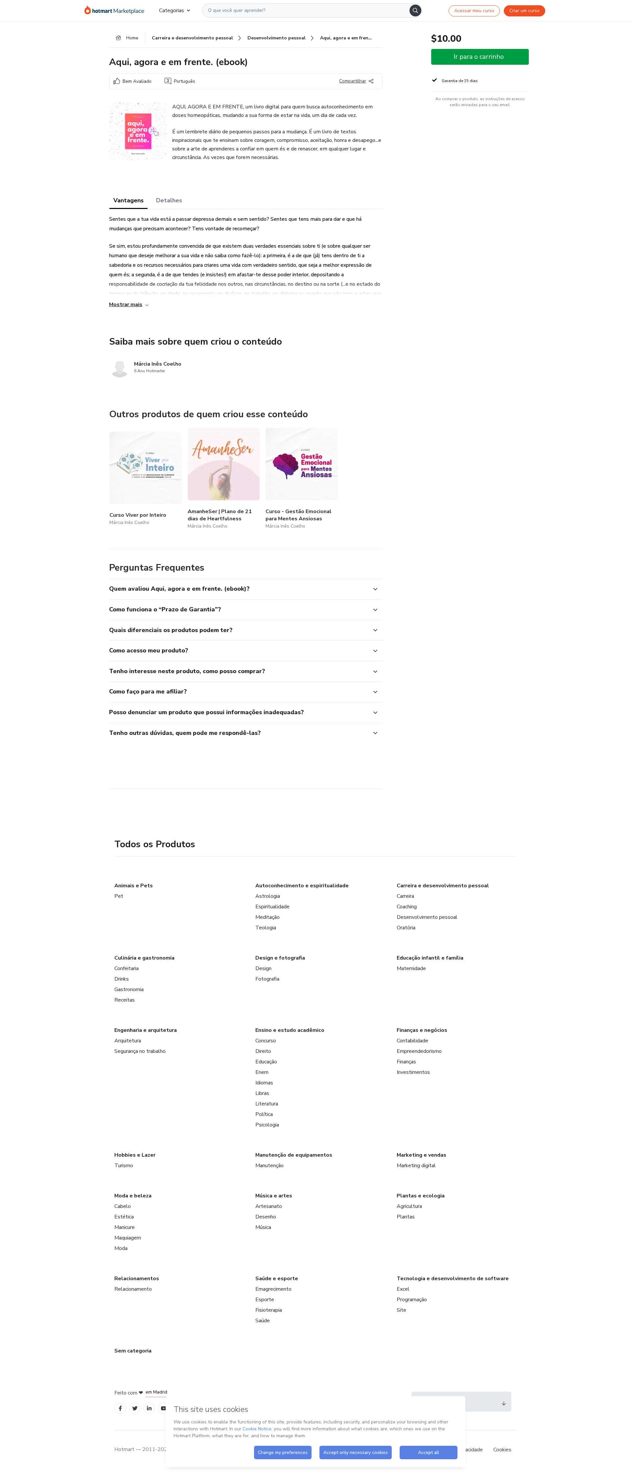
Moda (121, 1248)
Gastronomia (129, 989)
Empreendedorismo (419, 1051)
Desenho (265, 1216)
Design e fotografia (280, 958)
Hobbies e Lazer (134, 1155)
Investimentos (413, 1072)
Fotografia (267, 979)
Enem (262, 1072)
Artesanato (268, 1206)
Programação (412, 1299)
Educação (266, 1061)
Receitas (124, 1000)
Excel (403, 1289)
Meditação (267, 917)
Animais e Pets (133, 885)
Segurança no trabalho (140, 1051)
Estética (124, 1216)
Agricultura (409, 1206)
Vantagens (128, 200)
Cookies (502, 1449)
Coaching (407, 906)
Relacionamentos (136, 1278)
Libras (262, 1093)
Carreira (405, 896)
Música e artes (273, 1195)
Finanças (406, 1061)
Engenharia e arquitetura (145, 1030)
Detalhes (169, 200)
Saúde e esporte (276, 1278)
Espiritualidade (272, 906)
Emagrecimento (273, 1289)
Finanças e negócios (422, 1030)
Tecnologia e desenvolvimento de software (453, 1278)
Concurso (265, 1040)
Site (401, 1310)
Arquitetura (127, 1040)
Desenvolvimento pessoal (427, 917)
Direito (263, 1051)
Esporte (264, 1299)
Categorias (171, 10)
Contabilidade (412, 1040)
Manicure (124, 1227)
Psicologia (267, 1124)
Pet (118, 896)
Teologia (265, 927)
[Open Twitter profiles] (135, 1408)
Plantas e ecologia (421, 1195)
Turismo (123, 1165)
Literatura (266, 1103)
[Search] (415, 10)
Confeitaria (126, 968)
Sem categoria (133, 1350)
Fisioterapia (268, 1310)
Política (264, 1114)
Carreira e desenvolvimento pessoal (443, 885)
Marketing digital (416, 1165)
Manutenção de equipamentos (293, 1155)
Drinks (121, 979)
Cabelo (122, 1206)
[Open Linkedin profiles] (149, 1408)
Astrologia (267, 896)
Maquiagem (127, 1237)
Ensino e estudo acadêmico (289, 1030)
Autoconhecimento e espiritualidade (302, 885)
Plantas (406, 1216)
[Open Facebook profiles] (120, 1408)
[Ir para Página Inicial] (116, 10)
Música (263, 1227)
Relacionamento (133, 1289)
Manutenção (269, 1165)
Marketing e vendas (421, 1155)
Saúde (262, 1320)
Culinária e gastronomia (144, 958)
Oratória (406, 927)
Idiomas (264, 1082)
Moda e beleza (133, 1195)
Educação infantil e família (430, 958)
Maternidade (411, 968)
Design (263, 968)
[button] (238, 589)
